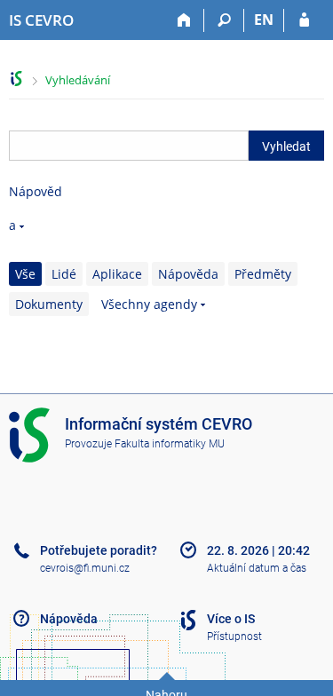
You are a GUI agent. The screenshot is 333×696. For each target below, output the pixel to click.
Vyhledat (286, 146)
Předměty (262, 273)
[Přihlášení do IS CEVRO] (304, 20)
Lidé (64, 273)
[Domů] (184, 20)
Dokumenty (49, 304)
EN (264, 19)
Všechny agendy (149, 304)
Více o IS (231, 619)
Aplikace (117, 273)
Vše (25, 273)
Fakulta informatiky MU (170, 444)
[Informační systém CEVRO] (16, 78)
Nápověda (188, 273)
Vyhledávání (77, 80)
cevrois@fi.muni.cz (85, 568)
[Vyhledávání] (224, 20)
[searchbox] (129, 145)
